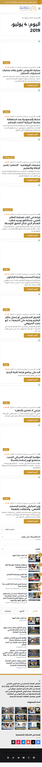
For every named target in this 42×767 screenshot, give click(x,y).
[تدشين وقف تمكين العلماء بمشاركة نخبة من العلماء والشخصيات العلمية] (34, 664)
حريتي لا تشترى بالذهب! (27, 410)
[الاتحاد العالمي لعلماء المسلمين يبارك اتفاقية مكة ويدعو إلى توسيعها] (34, 726)
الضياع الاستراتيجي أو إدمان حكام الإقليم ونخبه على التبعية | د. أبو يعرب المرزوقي (22, 320)
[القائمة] (39, 9)
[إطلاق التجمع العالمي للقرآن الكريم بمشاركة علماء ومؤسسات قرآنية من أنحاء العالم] (34, 641)
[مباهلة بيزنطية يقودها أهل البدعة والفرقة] (34, 568)
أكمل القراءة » (32, 85)
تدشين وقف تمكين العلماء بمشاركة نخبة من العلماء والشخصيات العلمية (15, 663)
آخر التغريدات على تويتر (31, 537)
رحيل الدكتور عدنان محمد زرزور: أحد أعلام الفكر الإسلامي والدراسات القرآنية (14, 630)
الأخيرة (35, 611)
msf (37, 67)
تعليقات (7, 611)
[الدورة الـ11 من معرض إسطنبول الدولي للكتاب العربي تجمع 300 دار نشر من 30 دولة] (34, 653)
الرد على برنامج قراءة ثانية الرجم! (23, 372)
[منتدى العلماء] (28, 8)
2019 (31, 18)
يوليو (26, 18)
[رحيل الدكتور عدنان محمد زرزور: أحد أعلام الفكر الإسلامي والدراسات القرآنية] (34, 630)
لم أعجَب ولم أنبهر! (19, 555)
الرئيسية (36, 18)
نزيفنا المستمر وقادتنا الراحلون (23, 277)
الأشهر (21, 611)
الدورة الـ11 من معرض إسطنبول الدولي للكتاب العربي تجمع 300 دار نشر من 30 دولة (14, 653)
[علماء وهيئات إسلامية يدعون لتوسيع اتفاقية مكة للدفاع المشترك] (8, 718)
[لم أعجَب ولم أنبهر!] (34, 558)
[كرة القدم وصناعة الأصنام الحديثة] (34, 577)
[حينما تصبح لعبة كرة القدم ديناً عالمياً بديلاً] (34, 587)
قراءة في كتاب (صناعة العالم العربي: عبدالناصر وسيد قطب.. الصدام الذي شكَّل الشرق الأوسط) (22, 220)
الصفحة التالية (9, 529)
